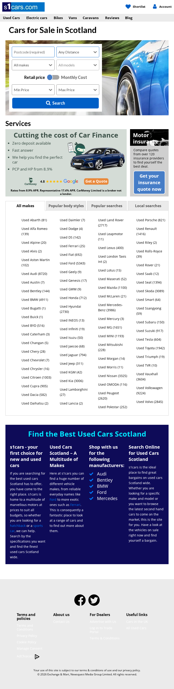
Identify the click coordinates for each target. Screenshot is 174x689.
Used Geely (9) (70, 272)
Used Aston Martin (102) (36, 262)
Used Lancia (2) (71, 403)
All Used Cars (136, 628)
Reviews (112, 17)
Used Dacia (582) (34, 394)
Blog (128, 17)
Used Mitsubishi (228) (110, 347)
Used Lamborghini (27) (74, 392)
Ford (53, 499)
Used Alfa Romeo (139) (34, 231)
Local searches (148, 205)
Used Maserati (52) (112, 279)
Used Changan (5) (35, 343)
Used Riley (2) (146, 242)
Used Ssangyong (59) (148, 311)
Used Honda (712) (73, 298)
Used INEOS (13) (72, 320)
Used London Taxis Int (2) (112, 259)
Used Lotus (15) (109, 270)
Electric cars (36, 17)
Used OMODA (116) (112, 384)
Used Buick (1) (32, 317)
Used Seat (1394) (149, 282)
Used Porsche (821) (150, 220)
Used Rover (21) (148, 265)
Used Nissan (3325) (112, 376)
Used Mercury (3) (111, 319)
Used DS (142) (70, 237)
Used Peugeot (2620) (108, 395)
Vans (73, 17)
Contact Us (61, 621)
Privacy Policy (27, 636)
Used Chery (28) (33, 351)
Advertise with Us (103, 621)
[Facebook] (80, 603)
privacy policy (131, 670)
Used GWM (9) (70, 289)
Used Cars (11, 17)
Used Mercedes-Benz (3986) (110, 307)
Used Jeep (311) (71, 363)
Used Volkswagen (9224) (149, 390)
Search (58, 103)
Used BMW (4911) (35, 299)
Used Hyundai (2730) (70, 309)
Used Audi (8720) (34, 274)
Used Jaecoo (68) (72, 346)
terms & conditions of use (96, 670)
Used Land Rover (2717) (111, 222)
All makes (25, 205)
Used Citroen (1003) (36, 377)
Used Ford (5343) (72, 263)
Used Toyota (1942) (150, 348)
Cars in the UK (137, 621)
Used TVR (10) (146, 365)
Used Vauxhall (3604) (147, 376)
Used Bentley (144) (36, 291)
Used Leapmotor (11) (110, 236)
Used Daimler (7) (72, 220)
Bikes (58, 17)
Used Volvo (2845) (149, 402)
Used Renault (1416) (146, 231)
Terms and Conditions (25, 627)
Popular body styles (66, 205)
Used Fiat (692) (71, 254)
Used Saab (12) (147, 274)
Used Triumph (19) (150, 357)
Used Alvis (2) (32, 251)
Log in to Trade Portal (101, 630)
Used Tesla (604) (148, 339)
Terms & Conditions (105, 638)
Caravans (91, 17)
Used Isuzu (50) (71, 337)
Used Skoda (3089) (150, 291)
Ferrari (75, 505)
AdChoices (25, 656)
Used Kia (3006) (71, 381)
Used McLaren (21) (112, 296)
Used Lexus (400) (110, 248)
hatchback (18, 525)
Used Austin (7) (33, 282)
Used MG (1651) (110, 327)
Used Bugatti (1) (34, 308)
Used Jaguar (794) (73, 355)
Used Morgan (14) (111, 358)
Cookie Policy (26, 642)
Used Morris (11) (110, 367)
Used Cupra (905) (35, 386)
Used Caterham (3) (36, 334)
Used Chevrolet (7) (35, 360)
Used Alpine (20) (34, 242)
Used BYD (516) (33, 325)
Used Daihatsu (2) (35, 403)
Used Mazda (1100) (112, 287)
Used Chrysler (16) (35, 369)
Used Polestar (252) (112, 407)
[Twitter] (94, 603)
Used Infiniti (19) (72, 329)
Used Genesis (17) (73, 280)
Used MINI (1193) (111, 336)
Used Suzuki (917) (149, 331)
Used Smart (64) (148, 299)
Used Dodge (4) (71, 228)
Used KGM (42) (71, 372)
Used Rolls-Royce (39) (149, 254)
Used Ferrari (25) (72, 246)
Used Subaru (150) (150, 322)
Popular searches (106, 205)
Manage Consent (29, 648)
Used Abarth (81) (34, 220)
